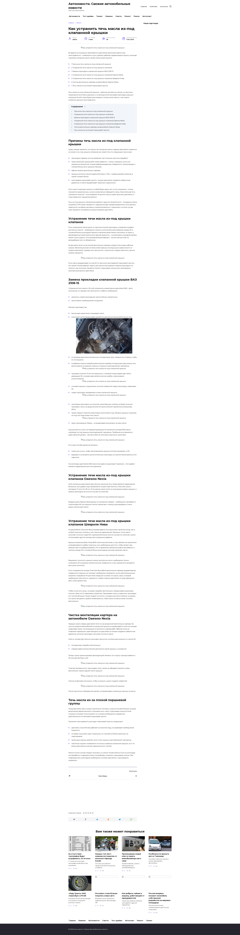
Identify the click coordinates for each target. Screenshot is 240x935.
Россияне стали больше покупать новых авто (106, 894)
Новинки (109, 16)
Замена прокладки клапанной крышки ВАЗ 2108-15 (94, 117)
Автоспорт (147, 16)
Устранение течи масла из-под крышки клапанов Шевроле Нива (100, 124)
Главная (144, 6)
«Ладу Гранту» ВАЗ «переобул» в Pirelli (77, 894)
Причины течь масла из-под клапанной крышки (93, 111)
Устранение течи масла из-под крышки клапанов (93, 114)
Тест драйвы (88, 16)
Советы (118, 16)
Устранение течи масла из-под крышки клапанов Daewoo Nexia (99, 121)
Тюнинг (99, 16)
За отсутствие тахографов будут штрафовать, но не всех (79, 856)
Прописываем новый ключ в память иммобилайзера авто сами (131, 857)
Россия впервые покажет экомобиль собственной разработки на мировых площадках (159, 898)
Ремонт (128, 16)
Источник (133, 771)
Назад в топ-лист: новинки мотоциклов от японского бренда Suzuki (106, 857)
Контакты (164, 6)
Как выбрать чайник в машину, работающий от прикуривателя (133, 895)
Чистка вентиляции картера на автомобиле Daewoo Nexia (97, 127)
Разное (137, 16)
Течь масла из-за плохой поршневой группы (91, 130)
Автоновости (74, 16)
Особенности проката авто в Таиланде (159, 855)
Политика (153, 6)
